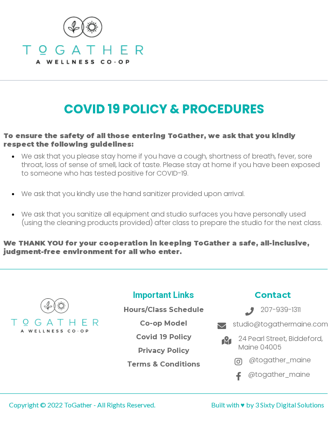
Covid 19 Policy (164, 337)
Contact (273, 295)
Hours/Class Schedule (164, 310)
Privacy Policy (163, 351)
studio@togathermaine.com (280, 324)
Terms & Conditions (163, 364)
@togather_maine (280, 360)
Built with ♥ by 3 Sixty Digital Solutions (267, 405)
